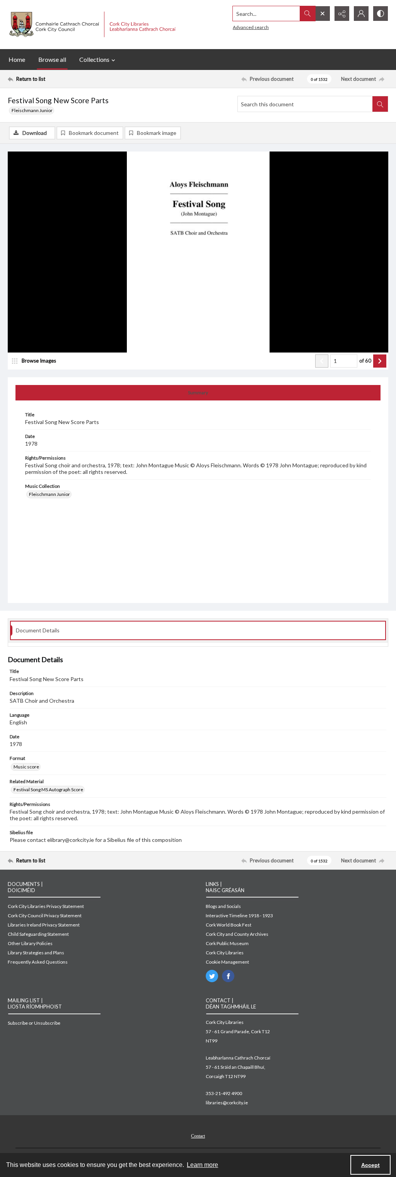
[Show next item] (379, 361)
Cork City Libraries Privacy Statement (46, 906)
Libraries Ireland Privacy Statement (44, 925)
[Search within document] (380, 104)
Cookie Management (227, 962)
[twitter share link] (212, 976)
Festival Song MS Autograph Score (48, 789)
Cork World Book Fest (228, 925)
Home (17, 59)
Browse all (52, 59)
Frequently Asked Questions (38, 962)
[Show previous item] (321, 361)
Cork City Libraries (225, 953)
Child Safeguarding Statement (38, 934)
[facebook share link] (228, 976)
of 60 (365, 361)
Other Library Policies (30, 943)
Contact (198, 1136)
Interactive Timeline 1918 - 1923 (239, 915)
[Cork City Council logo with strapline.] (92, 24)
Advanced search (251, 27)
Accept (370, 1165)
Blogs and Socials (223, 906)
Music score (26, 767)
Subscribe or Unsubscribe (34, 1023)
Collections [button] (94, 59)
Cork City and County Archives (237, 934)
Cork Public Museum (227, 943)
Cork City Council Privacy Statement (45, 915)
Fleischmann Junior (32, 110)
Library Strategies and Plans (36, 953)
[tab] (198, 392)
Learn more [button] (202, 1165)
